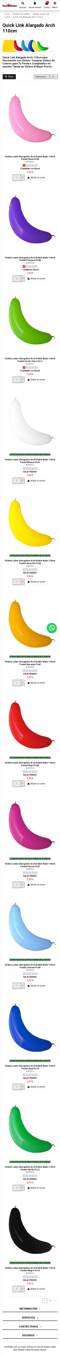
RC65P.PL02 (30, 566)
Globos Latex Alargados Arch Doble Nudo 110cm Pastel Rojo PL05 (30, 763)
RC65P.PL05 (30, 768)
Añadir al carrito (37, 177)
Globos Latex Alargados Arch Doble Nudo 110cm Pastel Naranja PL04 (30, 662)
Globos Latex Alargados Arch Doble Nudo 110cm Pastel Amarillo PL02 (30, 561)
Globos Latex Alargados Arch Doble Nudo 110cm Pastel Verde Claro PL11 (30, 359)
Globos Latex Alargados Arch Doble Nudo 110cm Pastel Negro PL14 (30, 1269)
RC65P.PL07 (30, 869)
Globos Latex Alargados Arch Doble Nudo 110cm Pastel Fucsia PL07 (30, 865)
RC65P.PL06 (30, 162)
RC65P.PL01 (30, 465)
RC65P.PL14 (30, 1273)
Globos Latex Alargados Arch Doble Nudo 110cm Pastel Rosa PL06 (30, 157)
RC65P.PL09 (30, 970)
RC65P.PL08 (30, 263)
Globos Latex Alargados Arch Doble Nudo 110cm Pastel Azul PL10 (30, 1067)
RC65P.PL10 (30, 1071)
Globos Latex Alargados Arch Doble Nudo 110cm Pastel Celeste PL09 (30, 966)
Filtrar (10, 77)
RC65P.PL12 (30, 1172)
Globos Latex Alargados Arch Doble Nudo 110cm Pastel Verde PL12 (30, 1168)
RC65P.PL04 (30, 667)
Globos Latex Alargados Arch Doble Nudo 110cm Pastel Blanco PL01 (30, 460)
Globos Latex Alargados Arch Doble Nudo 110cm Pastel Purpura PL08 (30, 258)
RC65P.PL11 (30, 364)
